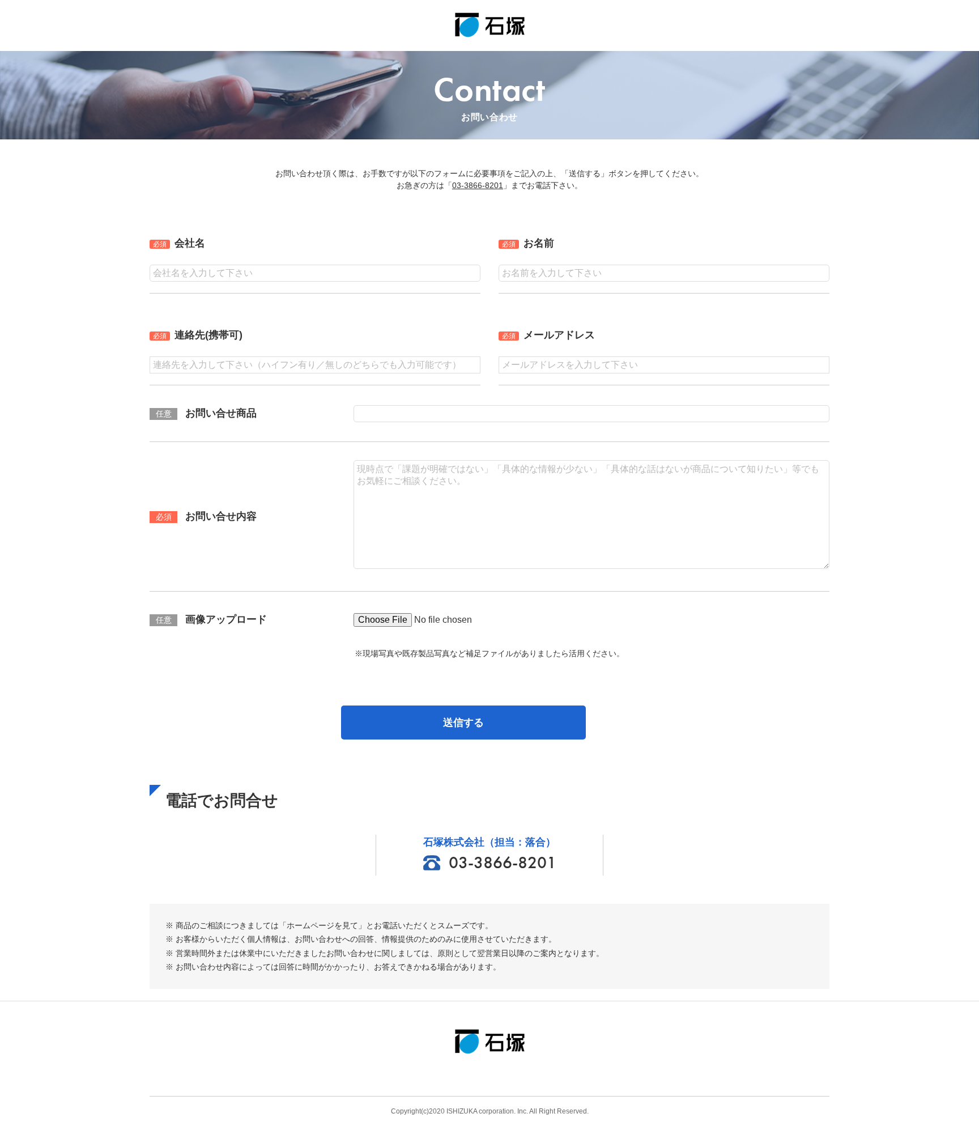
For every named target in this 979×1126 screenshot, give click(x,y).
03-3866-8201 (477, 185)
